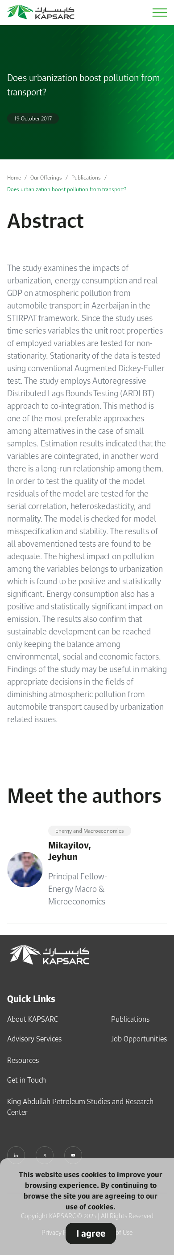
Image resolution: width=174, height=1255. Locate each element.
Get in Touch (26, 1080)
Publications (86, 177)
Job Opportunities (139, 1038)
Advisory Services (34, 1038)
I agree (90, 1233)
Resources (23, 1060)
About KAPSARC (32, 1019)
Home (14, 177)
